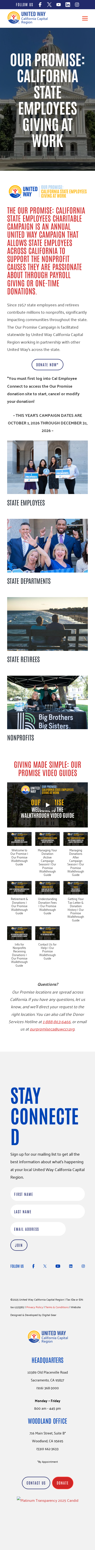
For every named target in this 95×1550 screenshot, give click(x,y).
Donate (63, 1482)
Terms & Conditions (57, 1306)
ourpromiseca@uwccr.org (52, 1028)
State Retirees (23, 659)
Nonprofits (20, 737)
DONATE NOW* (47, 364)
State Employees (26, 502)
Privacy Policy (34, 1306)
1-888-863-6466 (57, 1021)
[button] (19, 851)
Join (19, 1245)
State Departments (28, 580)
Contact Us (36, 1482)
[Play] (47, 804)
